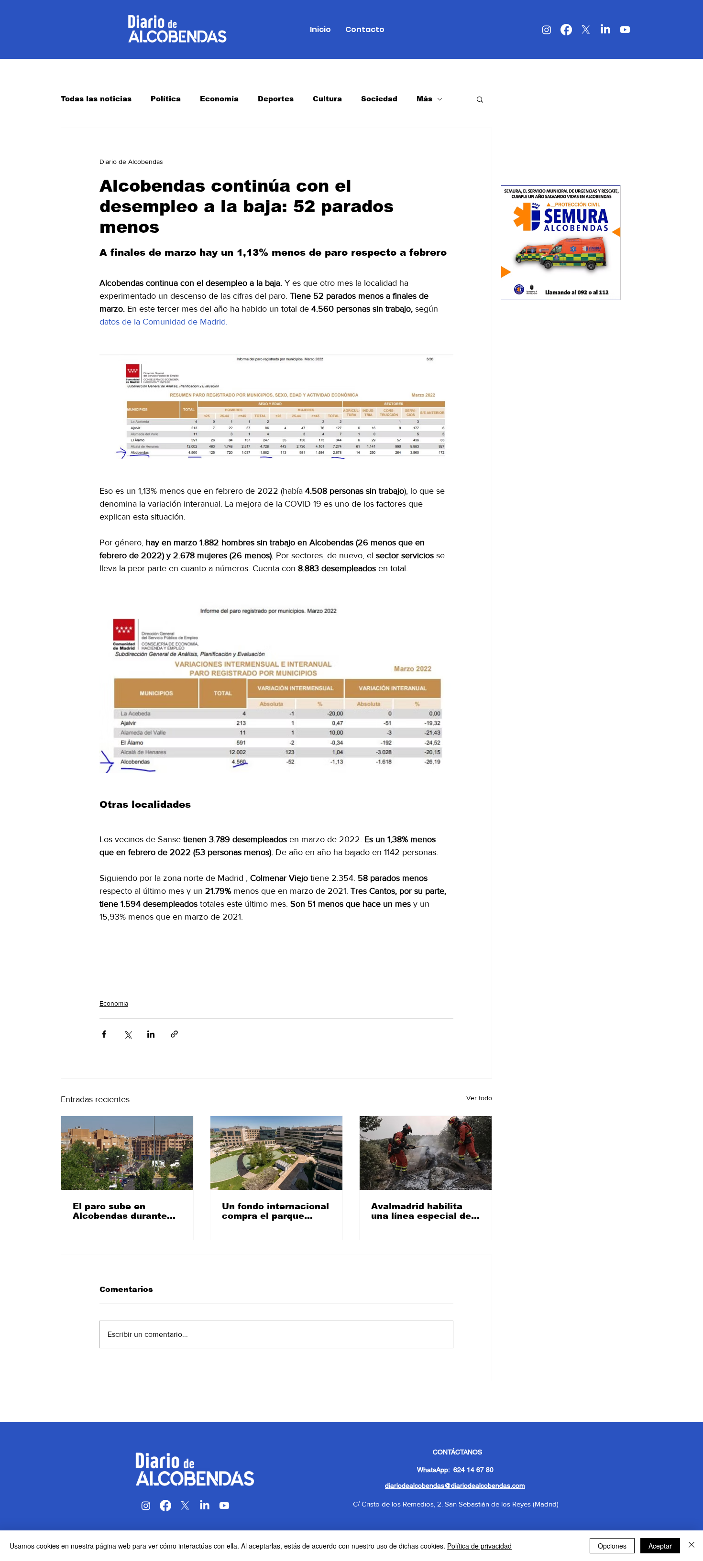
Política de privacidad (479, 1545)
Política (166, 99)
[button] (479, 99)
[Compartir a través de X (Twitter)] (127, 1034)
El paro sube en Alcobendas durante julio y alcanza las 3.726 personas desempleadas (120, 1211)
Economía (219, 99)
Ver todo (479, 1098)
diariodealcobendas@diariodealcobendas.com (455, 1485)
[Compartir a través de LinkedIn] (150, 1034)
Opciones (612, 1545)
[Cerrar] (691, 1545)
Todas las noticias (96, 99)
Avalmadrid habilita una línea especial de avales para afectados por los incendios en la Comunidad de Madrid (424, 1211)
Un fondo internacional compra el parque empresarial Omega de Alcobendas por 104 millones (275, 1211)
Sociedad (379, 99)
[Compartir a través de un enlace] (174, 1034)
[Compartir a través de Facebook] (104, 1034)
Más (424, 99)
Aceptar (660, 1545)
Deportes (276, 99)
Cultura (327, 99)
